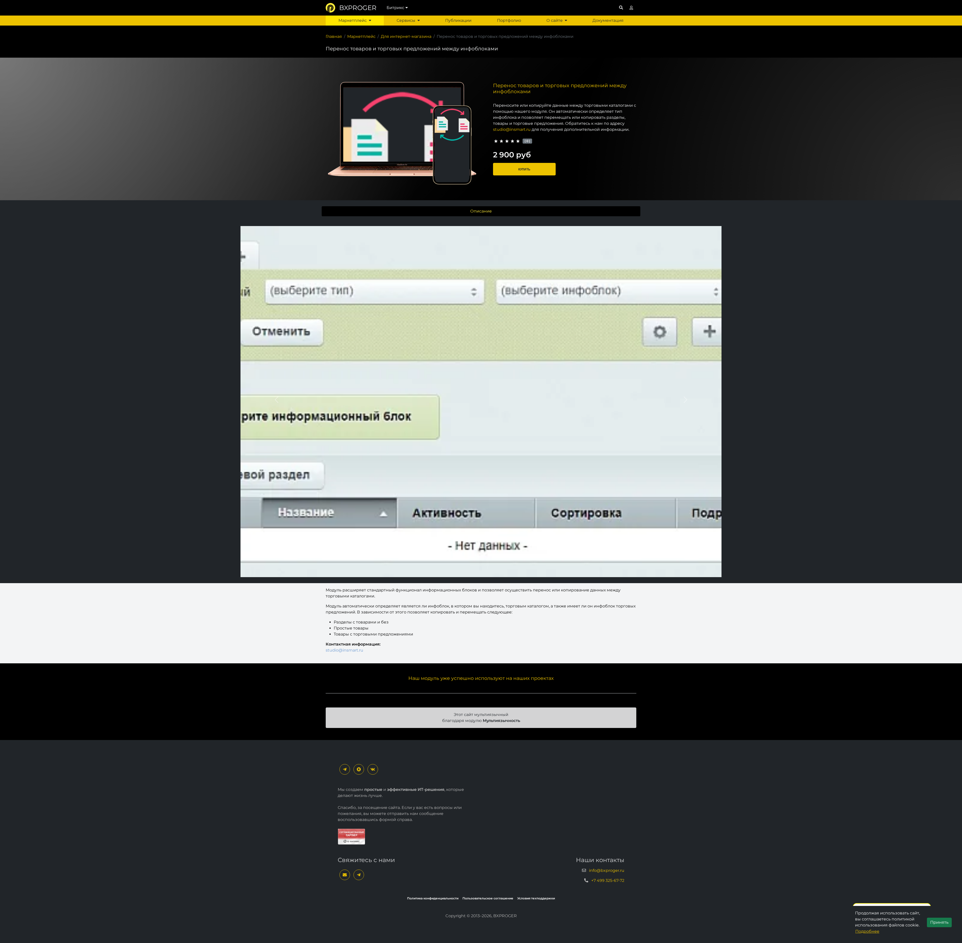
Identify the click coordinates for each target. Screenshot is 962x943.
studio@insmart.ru (512, 129)
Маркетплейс (352, 20)
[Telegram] (344, 769)
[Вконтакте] (373, 769)
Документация (608, 20)
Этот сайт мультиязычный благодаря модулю (481, 717)
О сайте (554, 20)
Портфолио (509, 20)
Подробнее (867, 931)
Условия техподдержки (536, 898)
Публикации (458, 20)
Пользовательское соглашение (487, 898)
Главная (334, 36)
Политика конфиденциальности (432, 898)
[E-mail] (344, 875)
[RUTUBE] (358, 769)
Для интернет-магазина (406, 36)
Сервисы (406, 20)
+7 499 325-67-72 (607, 880)
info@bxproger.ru (606, 870)
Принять (939, 922)
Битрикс (395, 7)
